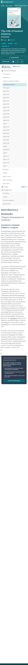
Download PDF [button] (15, 57)
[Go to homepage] (7, 2)
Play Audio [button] (7, 61)
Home (2, 5)
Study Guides (9, 5)
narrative (14, 318)
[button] (13, 61)
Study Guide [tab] (7, 66)
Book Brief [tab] (17, 66)
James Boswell (5, 36)
